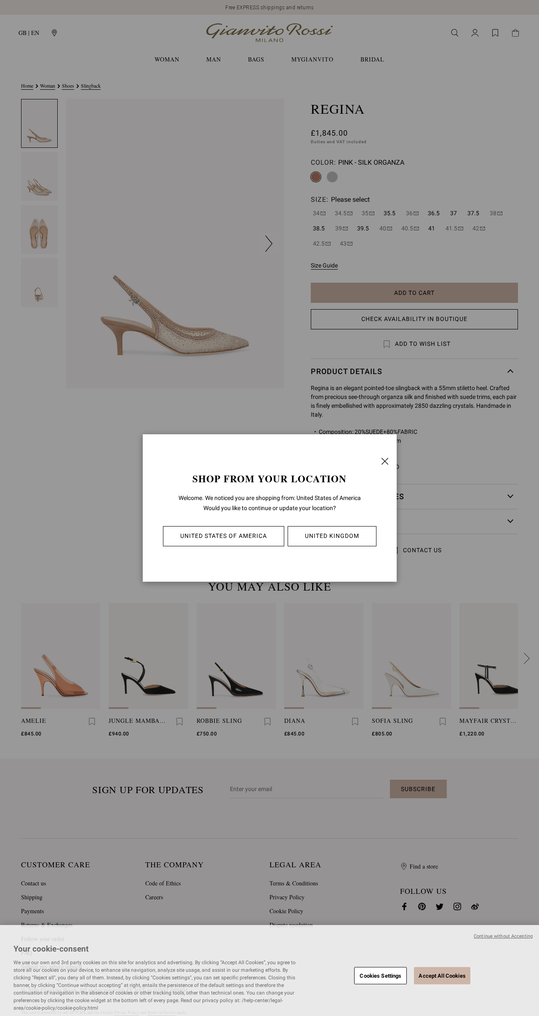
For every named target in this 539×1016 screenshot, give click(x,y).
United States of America (223, 535)
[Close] (385, 461)
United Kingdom (332, 535)
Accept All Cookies (442, 975)
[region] (269, 970)
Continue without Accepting (503, 936)
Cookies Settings (380, 975)
